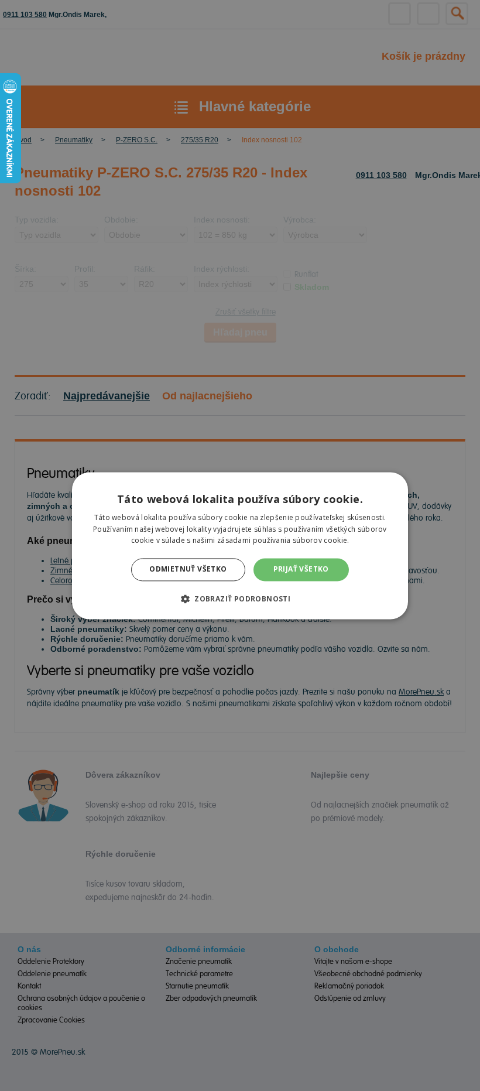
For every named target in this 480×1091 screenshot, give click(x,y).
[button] (240, 598)
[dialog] (240, 545)
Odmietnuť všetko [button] (188, 569)
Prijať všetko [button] (301, 569)
